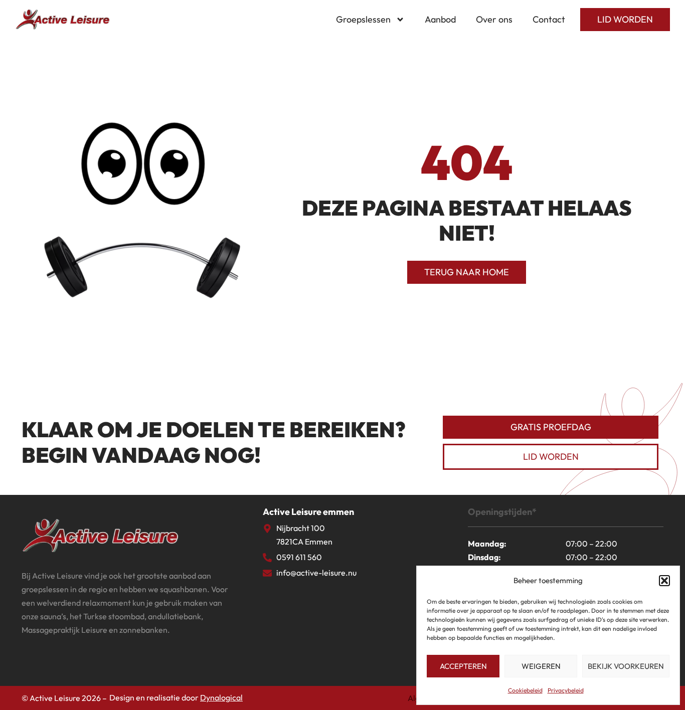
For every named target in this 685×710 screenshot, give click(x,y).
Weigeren (541, 666)
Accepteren (463, 666)
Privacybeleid (566, 690)
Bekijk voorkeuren (626, 666)
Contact (549, 19)
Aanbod (440, 19)
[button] (664, 581)
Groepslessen (363, 19)
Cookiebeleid (525, 690)
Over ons (494, 19)
